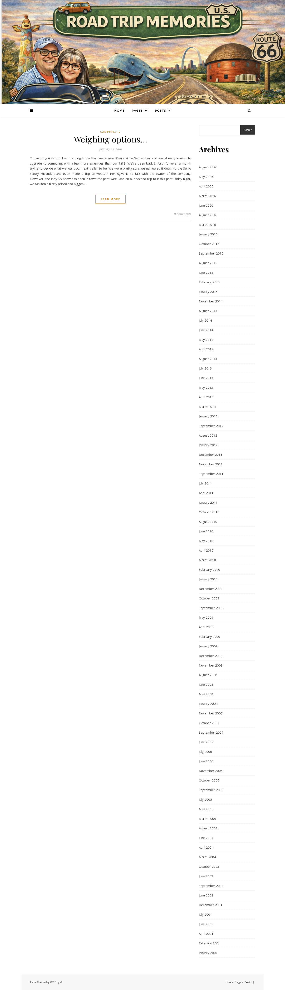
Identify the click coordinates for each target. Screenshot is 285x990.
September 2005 (211, 790)
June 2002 (206, 895)
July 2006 (205, 751)
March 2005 (207, 818)
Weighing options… (110, 139)
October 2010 (209, 512)
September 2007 (211, 732)
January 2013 (208, 416)
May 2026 (206, 177)
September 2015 (211, 253)
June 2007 (206, 742)
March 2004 (207, 857)
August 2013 (208, 359)
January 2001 (208, 953)
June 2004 (206, 838)
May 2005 (206, 809)
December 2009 (210, 589)
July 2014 (205, 320)
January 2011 (208, 502)
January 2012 (208, 445)
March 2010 (207, 560)
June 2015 (206, 272)
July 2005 (205, 799)
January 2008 (208, 704)
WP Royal (56, 982)
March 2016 (207, 224)
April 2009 (206, 627)
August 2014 (208, 311)
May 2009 (206, 617)
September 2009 (211, 608)
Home (119, 110)
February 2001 (209, 943)
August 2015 (208, 263)
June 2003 (206, 876)
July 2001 (205, 914)
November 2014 (211, 301)
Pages (137, 110)
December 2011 (210, 454)
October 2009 (209, 598)
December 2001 (210, 905)
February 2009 (209, 636)
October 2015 (209, 244)
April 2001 (206, 933)
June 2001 (206, 924)
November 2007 (211, 713)
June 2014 (206, 330)
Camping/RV (110, 132)
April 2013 (206, 397)
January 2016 (208, 234)
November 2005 (211, 771)
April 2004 (206, 847)
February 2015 (209, 282)
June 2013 (206, 378)
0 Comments (182, 214)
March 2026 (207, 196)
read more (110, 199)
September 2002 (211, 886)
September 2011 (211, 474)
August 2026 (208, 167)
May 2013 (206, 387)
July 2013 (205, 368)
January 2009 (208, 646)
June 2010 (206, 531)
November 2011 (211, 464)
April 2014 (206, 349)
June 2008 (206, 684)
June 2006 (206, 761)
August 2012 (208, 435)
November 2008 (211, 665)
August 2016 (208, 215)
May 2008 (206, 694)
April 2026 (206, 186)
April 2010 (206, 550)
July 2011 (205, 483)
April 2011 (206, 493)
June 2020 (206, 205)
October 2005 (209, 780)
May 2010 (206, 541)
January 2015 (208, 292)
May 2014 (206, 339)
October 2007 (209, 723)
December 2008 (210, 656)
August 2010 (208, 521)
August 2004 (208, 828)
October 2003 (209, 866)
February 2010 (209, 569)
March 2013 (207, 406)
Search (247, 129)
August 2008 (208, 675)
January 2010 (208, 579)
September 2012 (211, 426)
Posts (160, 110)
